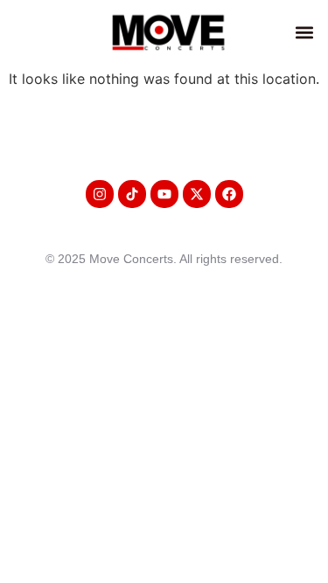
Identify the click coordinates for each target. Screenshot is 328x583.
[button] (304, 31)
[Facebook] (229, 194)
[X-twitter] (197, 194)
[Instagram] (100, 194)
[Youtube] (164, 194)
